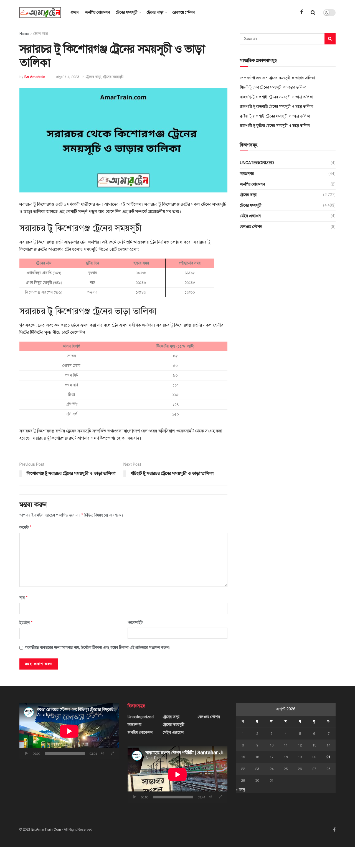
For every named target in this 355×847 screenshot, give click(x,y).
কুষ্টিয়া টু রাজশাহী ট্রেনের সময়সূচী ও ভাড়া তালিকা (275, 116)
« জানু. (241, 789)
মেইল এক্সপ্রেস (250, 216)
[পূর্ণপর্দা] (112, 753)
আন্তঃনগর (247, 173)
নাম (23, 597)
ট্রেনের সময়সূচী (127, 12)
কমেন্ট (25, 527)
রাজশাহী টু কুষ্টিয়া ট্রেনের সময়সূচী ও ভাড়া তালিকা (275, 125)
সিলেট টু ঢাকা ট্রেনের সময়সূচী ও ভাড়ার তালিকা (273, 87)
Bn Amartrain (34, 77)
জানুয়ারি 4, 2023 (67, 77)
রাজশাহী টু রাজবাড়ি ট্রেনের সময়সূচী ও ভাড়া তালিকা (276, 106)
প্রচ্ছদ (75, 12)
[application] (69, 731)
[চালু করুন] (26, 753)
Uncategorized (257, 163)
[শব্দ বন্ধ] (102, 753)
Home (24, 34)
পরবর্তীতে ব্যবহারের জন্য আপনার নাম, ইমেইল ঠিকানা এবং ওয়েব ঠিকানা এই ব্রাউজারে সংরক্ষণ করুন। (97, 647)
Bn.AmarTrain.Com (46, 829)
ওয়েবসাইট (135, 622)
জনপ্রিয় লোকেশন (97, 12)
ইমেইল (26, 622)
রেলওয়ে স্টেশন (184, 12)
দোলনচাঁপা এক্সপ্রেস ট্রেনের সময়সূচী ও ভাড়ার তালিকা (277, 78)
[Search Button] (330, 38)
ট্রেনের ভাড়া (155, 12)
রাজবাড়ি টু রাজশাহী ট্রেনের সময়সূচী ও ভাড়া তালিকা (276, 97)
